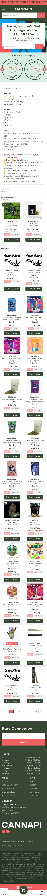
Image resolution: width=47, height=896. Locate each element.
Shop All (5, 781)
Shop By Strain (8, 795)
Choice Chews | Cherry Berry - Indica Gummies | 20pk (35, 401)
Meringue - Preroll (35, 687)
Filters (5, 894)
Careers (33, 785)
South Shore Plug (11, 270)
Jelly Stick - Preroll (35, 563)
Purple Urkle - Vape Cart (12, 649)
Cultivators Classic (12, 561)
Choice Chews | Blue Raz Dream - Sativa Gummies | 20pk (12, 319)
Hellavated (35, 315)
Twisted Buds (12, 221)
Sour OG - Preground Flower (12, 399)
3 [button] (19, 711)
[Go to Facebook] (3, 831)
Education (34, 795)
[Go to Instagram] (8, 831)
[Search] (41, 15)
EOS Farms (12, 397)
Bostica (35, 520)
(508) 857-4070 (9, 804)
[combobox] (19, 15)
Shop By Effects (9, 792)
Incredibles (35, 356)
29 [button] (36, 711)
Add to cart (13, 239)
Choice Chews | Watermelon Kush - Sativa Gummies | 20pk (12, 442)
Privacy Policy (6, 846)
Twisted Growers (33, 221)
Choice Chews (12, 315)
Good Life (11, 273)
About (32, 781)
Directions (34, 792)
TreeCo (35, 685)
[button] (3, 8)
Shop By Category (10, 785)
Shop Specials (8, 788)
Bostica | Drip (35, 522)
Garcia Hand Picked (12, 520)
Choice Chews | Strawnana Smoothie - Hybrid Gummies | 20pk (12, 483)
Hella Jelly (33, 223)
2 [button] (15, 711)
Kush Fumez (12, 522)
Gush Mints (12, 223)
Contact (33, 788)
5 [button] (27, 711)
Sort (42, 894)
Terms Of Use (17, 846)
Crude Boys (12, 647)
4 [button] (23, 711)
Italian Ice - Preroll (35, 646)
